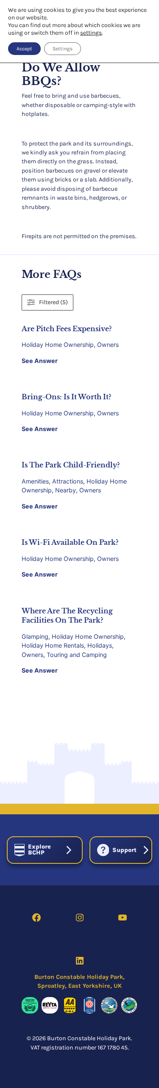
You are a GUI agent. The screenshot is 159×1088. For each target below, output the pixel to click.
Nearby (65, 490)
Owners (108, 344)
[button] (45, 850)
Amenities (35, 481)
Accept (24, 49)
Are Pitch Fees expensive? (67, 328)
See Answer (40, 361)
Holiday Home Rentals (53, 645)
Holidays (99, 645)
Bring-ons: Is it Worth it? (66, 397)
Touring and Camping (77, 654)
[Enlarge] (27, 1008)
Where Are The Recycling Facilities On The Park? (67, 616)
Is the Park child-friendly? (71, 465)
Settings (63, 49)
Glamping (35, 636)
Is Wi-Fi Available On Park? (70, 542)
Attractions (67, 481)
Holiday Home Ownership (58, 344)
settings (91, 32)
